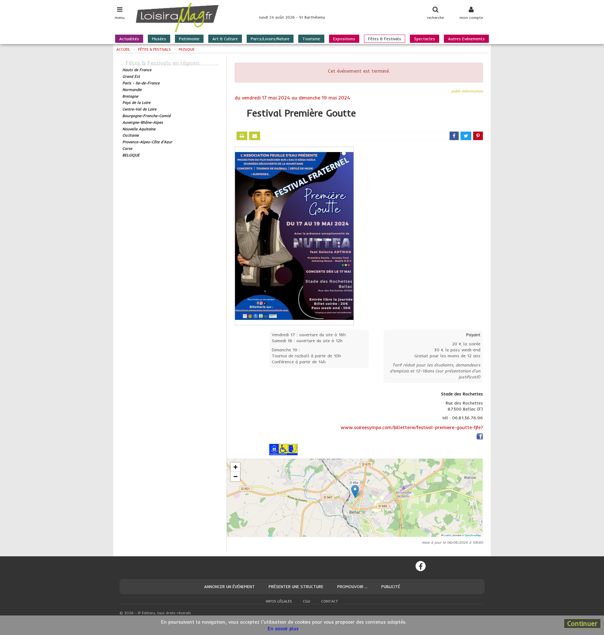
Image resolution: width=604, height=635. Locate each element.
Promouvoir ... (352, 586)
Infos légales (279, 601)
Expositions (344, 38)
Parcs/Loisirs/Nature (270, 38)
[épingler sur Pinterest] (478, 136)
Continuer (582, 623)
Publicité (390, 586)
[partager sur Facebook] (454, 136)
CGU (306, 601)
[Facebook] (421, 566)
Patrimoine (189, 38)
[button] (355, 491)
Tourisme (311, 38)
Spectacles (424, 38)
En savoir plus (283, 629)
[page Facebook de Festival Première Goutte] (480, 437)
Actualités (129, 38)
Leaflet (447, 535)
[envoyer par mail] (254, 136)
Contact (329, 601)
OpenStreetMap (473, 535)
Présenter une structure (296, 586)
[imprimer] (242, 136)
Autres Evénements (466, 38)
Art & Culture (225, 38)
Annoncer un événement (229, 586)
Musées (159, 38)
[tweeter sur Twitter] (466, 136)
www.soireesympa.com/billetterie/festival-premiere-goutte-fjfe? (412, 427)
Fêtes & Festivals (384, 38)
